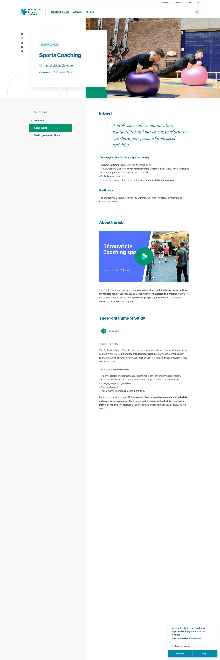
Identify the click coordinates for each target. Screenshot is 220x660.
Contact (189, 3)
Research (178, 3)
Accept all (205, 653)
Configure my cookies (181, 646)
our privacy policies (193, 638)
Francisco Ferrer (165, 197)
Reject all (180, 653)
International (166, 3)
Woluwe (70, 72)
